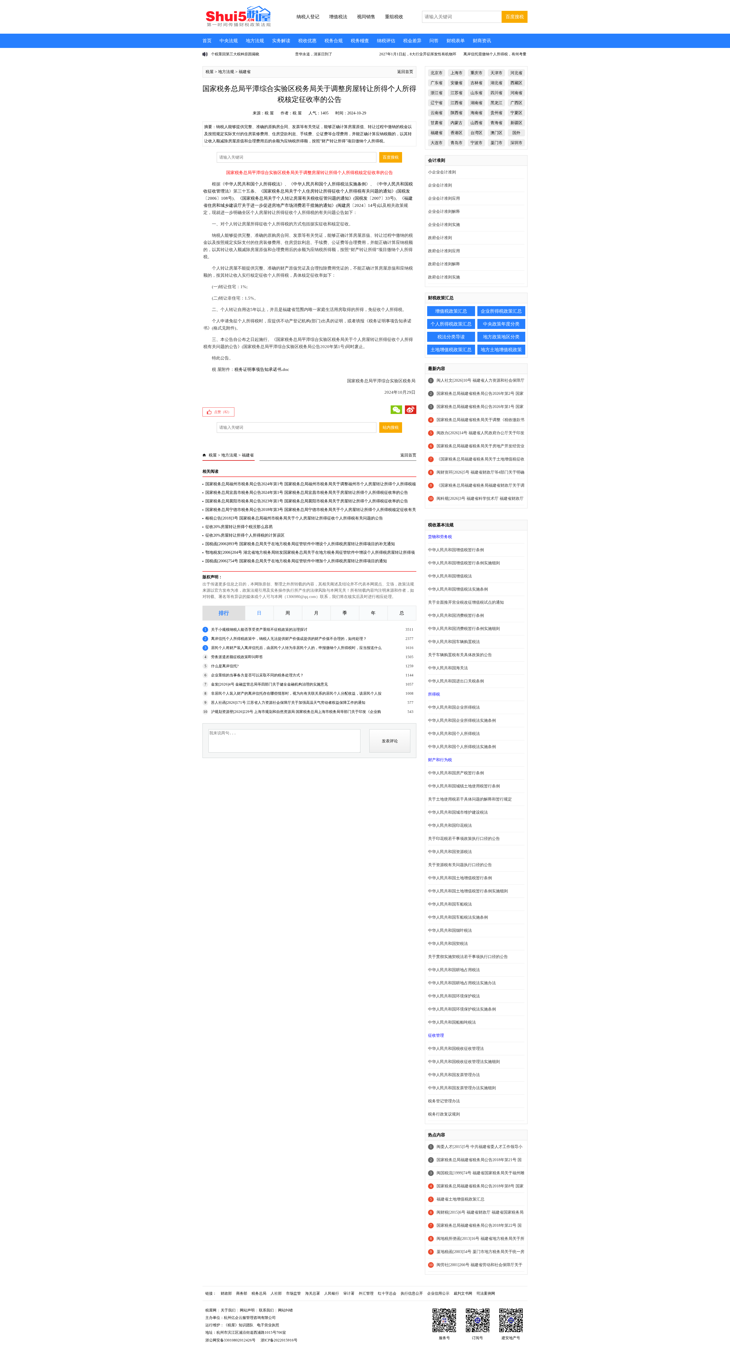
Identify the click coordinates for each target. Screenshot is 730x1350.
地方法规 (255, 40)
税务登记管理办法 (444, 1101)
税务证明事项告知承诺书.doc (261, 369)
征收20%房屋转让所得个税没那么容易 (239, 527)
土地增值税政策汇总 (451, 349)
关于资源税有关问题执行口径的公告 (460, 865)
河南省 (516, 93)
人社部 (276, 1293)
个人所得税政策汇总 (451, 324)
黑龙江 (496, 103)
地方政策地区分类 (501, 336)
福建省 (245, 72)
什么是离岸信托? (225, 666)
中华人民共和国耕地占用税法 (454, 970)
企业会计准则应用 (444, 198)
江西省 (457, 103)
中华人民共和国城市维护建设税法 (458, 812)
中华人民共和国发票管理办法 (454, 1075)
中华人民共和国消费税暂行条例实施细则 (464, 629)
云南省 (437, 113)
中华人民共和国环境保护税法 (454, 996)
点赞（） (222, 412)
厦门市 (496, 143)
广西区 (516, 103)
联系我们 (266, 1310)
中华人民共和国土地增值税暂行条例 (460, 878)
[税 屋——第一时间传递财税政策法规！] (237, 26)
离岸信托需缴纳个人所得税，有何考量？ (496, 54)
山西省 (476, 123)
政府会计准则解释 (444, 264)
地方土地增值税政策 (501, 349)
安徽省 (457, 83)
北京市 (437, 73)
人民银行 (331, 1293)
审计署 (348, 1293)
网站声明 (247, 1310)
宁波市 (476, 143)
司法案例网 (485, 1293)
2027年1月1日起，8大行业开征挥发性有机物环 (417, 54)
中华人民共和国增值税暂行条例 (456, 550)
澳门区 (496, 133)
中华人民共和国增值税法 (450, 576)
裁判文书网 (463, 1293)
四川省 (496, 93)
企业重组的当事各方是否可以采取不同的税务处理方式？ (257, 675)
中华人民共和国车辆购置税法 (454, 642)
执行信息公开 (412, 1293)
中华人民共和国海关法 (448, 668)
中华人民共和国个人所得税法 (252, 184)
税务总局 (259, 1293)
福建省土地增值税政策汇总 (460, 1199)
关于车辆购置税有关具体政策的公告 (460, 655)
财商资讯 (482, 40)
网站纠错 (285, 1310)
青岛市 (457, 143)
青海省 (496, 123)
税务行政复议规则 (444, 1114)
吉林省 (476, 83)
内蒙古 (457, 123)
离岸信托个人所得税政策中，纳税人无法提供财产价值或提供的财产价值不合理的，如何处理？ (289, 638)
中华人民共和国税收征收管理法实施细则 (464, 1062)
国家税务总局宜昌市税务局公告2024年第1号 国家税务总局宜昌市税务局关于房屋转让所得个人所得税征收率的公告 (306, 492)
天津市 (496, 73)
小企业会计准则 (442, 172)
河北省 (516, 73)
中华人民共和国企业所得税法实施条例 (462, 720)
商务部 (241, 1293)
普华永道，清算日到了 (313, 54)
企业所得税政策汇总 (501, 311)
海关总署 (312, 1293)
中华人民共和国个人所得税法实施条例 (329, 184)
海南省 (476, 113)
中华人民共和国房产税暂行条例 (456, 773)
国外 (516, 133)
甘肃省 (437, 123)
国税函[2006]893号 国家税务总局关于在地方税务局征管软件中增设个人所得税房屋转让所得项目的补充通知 (300, 544)
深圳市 (516, 143)
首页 (207, 40)
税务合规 (334, 40)
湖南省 (476, 103)
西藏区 (516, 83)
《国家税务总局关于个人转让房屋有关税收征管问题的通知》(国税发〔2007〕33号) (317, 198)
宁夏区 (516, 113)
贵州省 (496, 113)
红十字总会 (387, 1293)
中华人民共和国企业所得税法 (454, 707)
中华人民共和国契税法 (448, 943)
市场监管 (293, 1293)
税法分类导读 (451, 336)
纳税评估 (386, 40)
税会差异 (412, 40)
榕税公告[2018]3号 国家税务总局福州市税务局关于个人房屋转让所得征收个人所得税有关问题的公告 (294, 518)
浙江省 (437, 93)
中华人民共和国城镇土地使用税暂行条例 (464, 786)
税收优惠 (307, 40)
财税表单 (456, 40)
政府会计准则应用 (444, 251)
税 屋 (269, 113)
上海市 (457, 73)
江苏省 (457, 93)
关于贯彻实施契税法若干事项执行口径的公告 (468, 957)
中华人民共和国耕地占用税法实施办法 (462, 983)
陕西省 (457, 113)
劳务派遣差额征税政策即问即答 (237, 657)
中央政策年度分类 (501, 324)
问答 (434, 40)
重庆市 (476, 73)
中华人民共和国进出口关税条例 (456, 681)
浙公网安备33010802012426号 (230, 1340)
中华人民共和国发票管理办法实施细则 (462, 1088)
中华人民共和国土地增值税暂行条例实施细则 (468, 891)
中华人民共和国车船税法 (450, 904)
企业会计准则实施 (444, 225)
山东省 (476, 93)
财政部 (226, 1293)
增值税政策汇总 (451, 311)
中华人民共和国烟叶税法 (450, 930)
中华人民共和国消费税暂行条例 (456, 615)
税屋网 (210, 1310)
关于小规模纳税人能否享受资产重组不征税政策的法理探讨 (259, 629)
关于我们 (228, 1310)
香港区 (457, 133)
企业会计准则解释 (444, 211)
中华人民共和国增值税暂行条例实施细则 (464, 563)
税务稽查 (360, 40)
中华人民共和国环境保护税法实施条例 (462, 1009)
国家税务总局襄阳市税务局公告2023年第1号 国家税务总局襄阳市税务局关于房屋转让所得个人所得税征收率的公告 (306, 501)
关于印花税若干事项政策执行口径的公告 (464, 838)
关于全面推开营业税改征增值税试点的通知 (466, 602)
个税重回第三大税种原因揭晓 (235, 54)
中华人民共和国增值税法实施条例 (458, 589)
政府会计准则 (440, 238)
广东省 (437, 83)
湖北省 (496, 83)
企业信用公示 (438, 1293)
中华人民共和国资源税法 (450, 852)
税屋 (210, 72)
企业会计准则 (440, 185)
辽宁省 (437, 103)
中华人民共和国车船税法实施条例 (458, 917)
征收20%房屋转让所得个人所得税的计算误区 (245, 535)
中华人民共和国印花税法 (450, 825)
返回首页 (405, 72)
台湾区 (476, 133)
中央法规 (229, 40)
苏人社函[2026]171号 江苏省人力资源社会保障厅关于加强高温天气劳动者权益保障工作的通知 (288, 702)
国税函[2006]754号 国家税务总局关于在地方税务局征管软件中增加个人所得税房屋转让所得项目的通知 (296, 561)
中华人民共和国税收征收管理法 (456, 1048)
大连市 (437, 143)
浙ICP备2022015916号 (279, 1340)
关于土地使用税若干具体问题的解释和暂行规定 (470, 799)
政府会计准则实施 (444, 277)
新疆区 (516, 123)
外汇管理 (366, 1293)
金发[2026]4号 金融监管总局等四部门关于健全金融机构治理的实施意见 (269, 684)
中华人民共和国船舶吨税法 (452, 1022)
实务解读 (281, 40)
